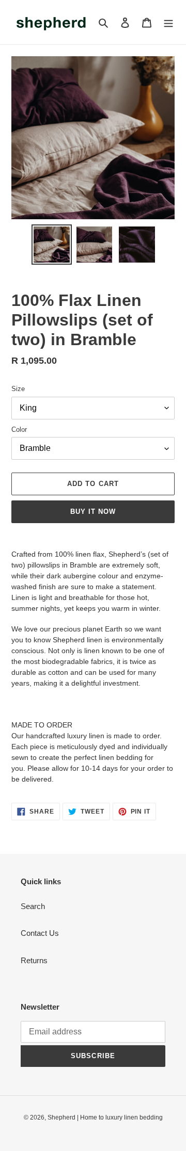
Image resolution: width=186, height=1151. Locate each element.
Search (33, 906)
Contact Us (40, 933)
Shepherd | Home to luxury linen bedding (105, 1117)
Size (18, 389)
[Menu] (168, 22)
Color (19, 429)
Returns (34, 960)
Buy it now (93, 511)
